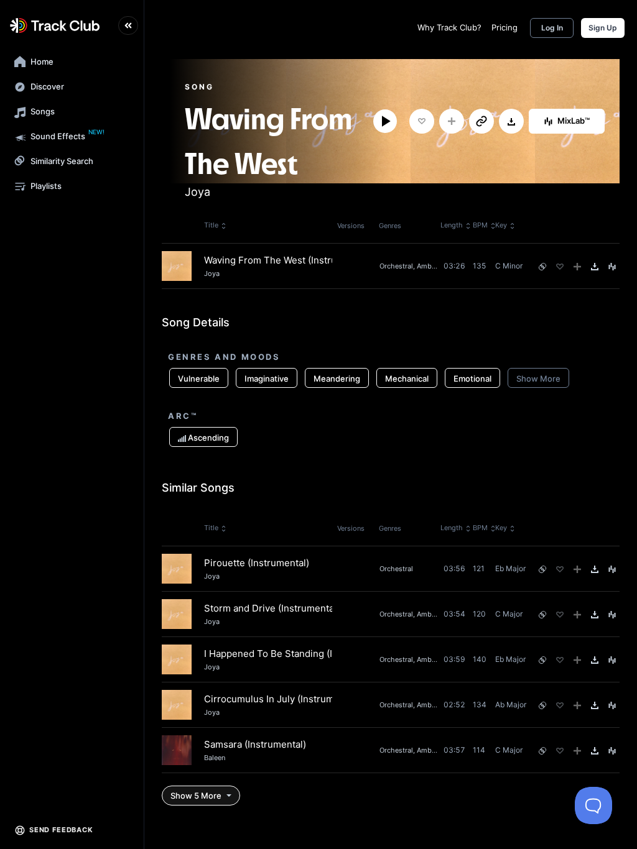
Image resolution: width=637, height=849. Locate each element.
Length (451, 225)
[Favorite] (421, 121)
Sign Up (602, 27)
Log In (552, 27)
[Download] (511, 121)
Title (211, 225)
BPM (480, 225)
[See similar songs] (542, 266)
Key (501, 225)
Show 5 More (195, 796)
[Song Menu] (612, 266)
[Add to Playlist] (451, 121)
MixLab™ (573, 121)
